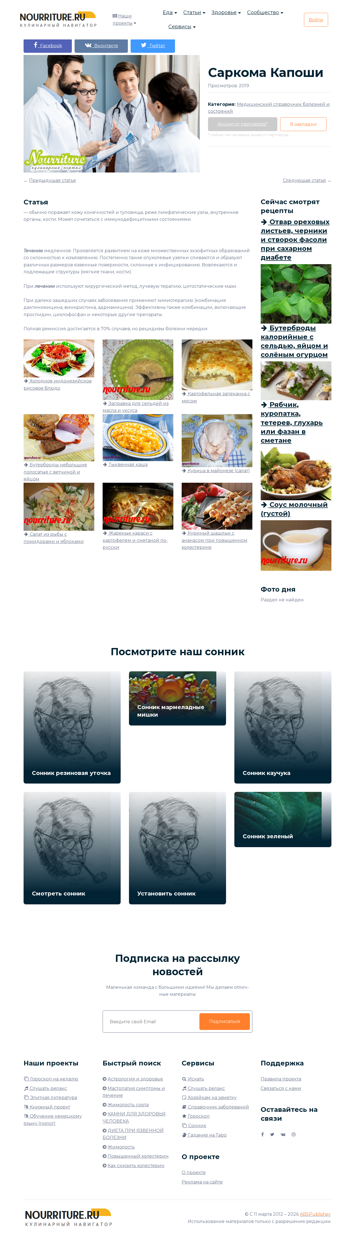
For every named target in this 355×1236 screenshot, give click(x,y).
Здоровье (224, 12)
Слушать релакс (48, 1088)
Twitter (156, 45)
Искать (195, 1079)
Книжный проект (49, 1107)
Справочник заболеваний (218, 1107)
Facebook (50, 45)
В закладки (303, 124)
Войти (316, 19)
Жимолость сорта (128, 1104)
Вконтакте (105, 45)
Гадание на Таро (207, 1135)
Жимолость (121, 1147)
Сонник (196, 1125)
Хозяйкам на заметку (212, 1097)
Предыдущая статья (52, 180)
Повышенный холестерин (138, 1156)
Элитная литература (53, 1097)
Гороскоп (198, 1116)
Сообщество (263, 12)
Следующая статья (304, 180)
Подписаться (224, 1021)
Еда (168, 12)
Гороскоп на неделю (53, 1079)
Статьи (192, 12)
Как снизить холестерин (136, 1165)
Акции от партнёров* (243, 124)
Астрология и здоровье (135, 1079)
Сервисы (179, 27)
